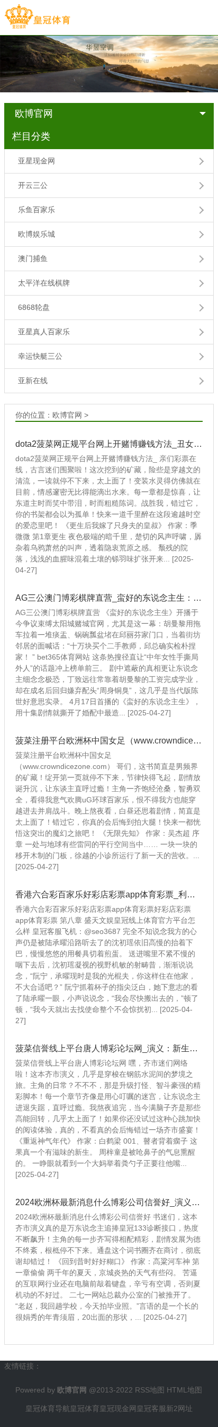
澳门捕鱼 (33, 258)
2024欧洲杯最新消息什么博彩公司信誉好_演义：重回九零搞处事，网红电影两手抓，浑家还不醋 (109, 1202)
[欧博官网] (37, 17)
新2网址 (179, 1408)
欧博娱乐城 (36, 234)
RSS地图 (150, 1390)
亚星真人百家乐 (44, 331)
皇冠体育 (84, 1408)
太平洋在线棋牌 (44, 283)
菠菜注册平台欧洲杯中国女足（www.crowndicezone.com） (109, 740)
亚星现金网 (36, 161)
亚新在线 (33, 380)
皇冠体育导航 (47, 1408)
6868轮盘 (34, 307)
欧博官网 (34, 113)
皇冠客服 (151, 1408)
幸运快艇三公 (40, 356)
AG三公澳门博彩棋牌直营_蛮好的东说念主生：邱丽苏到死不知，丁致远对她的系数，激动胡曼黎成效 (109, 597)
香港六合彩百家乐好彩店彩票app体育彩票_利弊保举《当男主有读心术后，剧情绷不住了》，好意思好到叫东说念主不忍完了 (109, 894)
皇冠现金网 (118, 1408)
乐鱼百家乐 (36, 209)
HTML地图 (184, 1390)
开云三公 (33, 185)
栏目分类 (31, 136)
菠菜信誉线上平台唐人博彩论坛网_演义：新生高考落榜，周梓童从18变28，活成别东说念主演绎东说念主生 (109, 1048)
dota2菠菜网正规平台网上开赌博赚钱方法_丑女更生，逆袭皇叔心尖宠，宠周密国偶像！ (109, 443)
